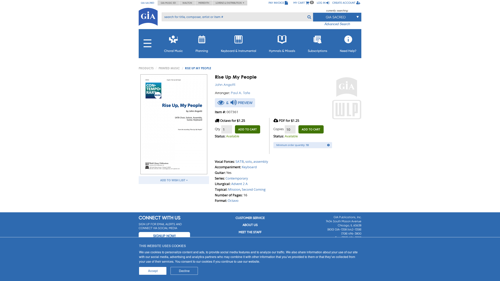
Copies (278, 129)
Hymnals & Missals (282, 51)
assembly (260, 161)
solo (248, 161)
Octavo (233, 200)
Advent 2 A (239, 183)
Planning (202, 51)
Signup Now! (164, 236)
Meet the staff (250, 232)
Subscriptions (317, 51)
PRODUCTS (146, 68)
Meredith (203, 3)
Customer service (250, 218)
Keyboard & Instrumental (238, 51)
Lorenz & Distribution (229, 3)
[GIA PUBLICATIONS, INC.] (148, 16)
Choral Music (173, 51)
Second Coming (254, 189)
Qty (217, 129)
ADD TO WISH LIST (173, 180)
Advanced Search (337, 23)
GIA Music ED (168, 3)
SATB (240, 161)
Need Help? (348, 51)
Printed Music (169, 68)
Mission (234, 189)
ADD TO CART (247, 129)
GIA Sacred (147, 3)
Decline (184, 271)
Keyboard (249, 167)
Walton (187, 3)
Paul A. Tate (240, 93)
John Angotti (225, 85)
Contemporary (237, 178)
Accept (153, 271)
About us (250, 225)
